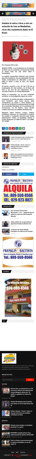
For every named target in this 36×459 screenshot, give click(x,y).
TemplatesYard (16, 455)
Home (12, 452)
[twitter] (26, 174)
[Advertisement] (14, 336)
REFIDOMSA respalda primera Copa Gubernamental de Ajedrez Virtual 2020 (22, 434)
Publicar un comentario (8, 170)
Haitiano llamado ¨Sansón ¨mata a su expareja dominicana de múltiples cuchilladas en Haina (20, 146)
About (17, 452)
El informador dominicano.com (11, 36)
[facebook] (10, 174)
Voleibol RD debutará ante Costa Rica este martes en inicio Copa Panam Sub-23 (22, 403)
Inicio (3, 18)
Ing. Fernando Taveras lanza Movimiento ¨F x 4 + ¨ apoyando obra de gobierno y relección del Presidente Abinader (22, 213)
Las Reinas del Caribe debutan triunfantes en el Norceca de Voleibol (22, 230)
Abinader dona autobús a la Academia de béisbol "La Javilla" (21, 426)
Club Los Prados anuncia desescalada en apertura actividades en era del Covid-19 (22, 442)
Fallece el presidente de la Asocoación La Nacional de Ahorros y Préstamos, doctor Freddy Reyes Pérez (22, 155)
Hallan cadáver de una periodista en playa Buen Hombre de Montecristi (21, 223)
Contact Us (22, 452)
